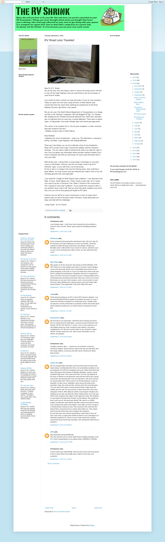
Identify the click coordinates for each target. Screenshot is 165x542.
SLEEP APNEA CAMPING (26, 403)
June (136, 129)
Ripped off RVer (26, 368)
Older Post (98, 508)
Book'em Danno (26, 334)
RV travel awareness (28, 276)
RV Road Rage (26, 295)
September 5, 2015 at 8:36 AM (60, 356)
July (136, 126)
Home (74, 508)
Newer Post (49, 508)
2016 (135, 80)
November (138, 89)
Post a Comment (53, 463)
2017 (135, 77)
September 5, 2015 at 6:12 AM (60, 231)
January (137, 144)
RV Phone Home (140, 114)
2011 (135, 157)
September (138, 95)
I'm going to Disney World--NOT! (140, 109)
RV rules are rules (27, 385)
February (137, 141)
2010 (135, 160)
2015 (135, 83)
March (136, 138)
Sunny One (54, 363)
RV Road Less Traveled (139, 118)
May (136, 132)
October (137, 92)
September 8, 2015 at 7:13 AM (60, 459)
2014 (135, 148)
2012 (135, 153)
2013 (135, 151)
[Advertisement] (73, 486)
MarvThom (54, 262)
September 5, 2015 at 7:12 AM (60, 287)
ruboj (52, 294)
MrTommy (54, 238)
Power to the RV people (139, 98)
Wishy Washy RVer (138, 103)
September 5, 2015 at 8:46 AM (60, 425)
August (137, 123)
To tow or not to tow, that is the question (27, 239)
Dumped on (25, 351)
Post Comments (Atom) (62, 512)
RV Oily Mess (25, 314)
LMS (51, 432)
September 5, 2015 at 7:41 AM (60, 311)
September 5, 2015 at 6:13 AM (60, 255)
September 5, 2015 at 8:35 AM (60, 337)
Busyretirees (55, 318)
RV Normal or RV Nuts (28, 259)
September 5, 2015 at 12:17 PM (61, 442)
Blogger (92, 525)
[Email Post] (70, 210)
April (136, 135)
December (138, 86)
